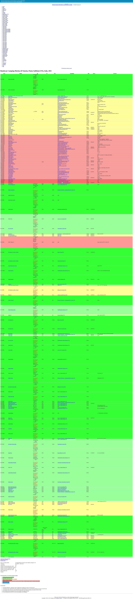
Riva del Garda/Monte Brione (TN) (63, 171)
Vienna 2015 (4, 53)
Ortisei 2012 (4, 28)
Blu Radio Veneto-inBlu (12, 386)
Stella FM (10, 105)
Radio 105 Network (11, 120)
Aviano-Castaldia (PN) (61, 95)
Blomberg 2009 (5, 49)
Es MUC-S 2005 (5, 22)
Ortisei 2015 (4, 26)
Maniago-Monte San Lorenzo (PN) (63, 160)
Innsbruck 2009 (5, 50)
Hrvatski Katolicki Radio (12, 235)
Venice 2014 (4, 38)
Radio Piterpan (10, 108)
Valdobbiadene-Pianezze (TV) (62, 265)
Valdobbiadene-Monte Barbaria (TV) (64, 183)
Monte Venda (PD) (61, 252)
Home (3, 6)
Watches (3, 8)
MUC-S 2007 (4, 17)
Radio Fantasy (10, 501)
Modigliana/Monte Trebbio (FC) (63, 120)
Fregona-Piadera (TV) (61, 315)
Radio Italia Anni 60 (11, 171)
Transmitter (72, 73)
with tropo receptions (4, 559)
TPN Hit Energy (11, 109)
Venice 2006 (4, 45)
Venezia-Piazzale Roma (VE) (62, 133)
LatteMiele (10, 107)
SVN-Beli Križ (60, 127)
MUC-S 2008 (4, 16)
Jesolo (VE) (59, 106)
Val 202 (9, 127)
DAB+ (3, 58)
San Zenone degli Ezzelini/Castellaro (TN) (65, 137)
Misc (3, 66)
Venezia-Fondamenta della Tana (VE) (64, 180)
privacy (60, 598)
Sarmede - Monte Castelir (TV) (63, 96)
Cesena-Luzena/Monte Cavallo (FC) (64, 121)
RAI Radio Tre (10, 129)
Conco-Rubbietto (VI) (61, 89)
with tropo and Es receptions (5, 558)
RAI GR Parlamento (11, 163)
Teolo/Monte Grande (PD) (62, 119)
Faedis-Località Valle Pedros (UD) (63, 103)
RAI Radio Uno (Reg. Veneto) (13, 252)
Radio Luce (10, 137)
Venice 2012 (4, 40)
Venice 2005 (4, 46)
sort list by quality (14, 575)
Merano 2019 (4, 56)
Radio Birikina (10, 102)
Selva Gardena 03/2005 (6, 30)
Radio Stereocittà (11, 396)
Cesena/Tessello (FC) (61, 138)
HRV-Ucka (59, 177)
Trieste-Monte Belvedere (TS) (62, 129)
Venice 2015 (4, 37)
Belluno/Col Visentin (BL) (62, 328)
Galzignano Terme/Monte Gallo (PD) (64, 509)
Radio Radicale (10, 100)
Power (94, 73)
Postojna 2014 (4, 52)
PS (37, 73)
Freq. (4, 73)
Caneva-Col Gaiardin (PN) (62, 124)
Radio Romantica (11, 170)
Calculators (4, 62)
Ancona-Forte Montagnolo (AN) (63, 142)
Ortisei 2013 (4, 27)
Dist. (88, 73)
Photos (3, 57)
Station (20, 73)
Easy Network (10, 173)
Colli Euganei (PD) (61, 108)
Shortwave (4, 10)
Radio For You (10, 536)
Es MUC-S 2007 (5, 18)
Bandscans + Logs (5, 14)
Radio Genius (10, 161)
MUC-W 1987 (4, 25)
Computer (4, 63)
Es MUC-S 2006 (5, 20)
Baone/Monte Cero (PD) (62, 179)
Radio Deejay (10, 104)
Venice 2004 (4, 47)
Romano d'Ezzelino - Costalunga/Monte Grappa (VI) (66, 118)
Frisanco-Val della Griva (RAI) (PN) (64, 168)
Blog (3, 7)
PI (46, 73)
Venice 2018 (4, 34)
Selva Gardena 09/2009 (6, 29)
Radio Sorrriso (10, 165)
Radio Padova (10, 183)
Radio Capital (10, 112)
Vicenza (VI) (60, 123)
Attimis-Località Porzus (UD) (62, 107)
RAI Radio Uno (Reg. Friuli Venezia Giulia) (15, 95)
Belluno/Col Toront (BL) (62, 114)
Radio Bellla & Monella (12, 103)
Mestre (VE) (60, 116)
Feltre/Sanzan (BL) (61, 100)
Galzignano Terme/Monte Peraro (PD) (64, 462)
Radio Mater (10, 96)
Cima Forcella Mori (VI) (62, 260)
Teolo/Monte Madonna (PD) (62, 209)
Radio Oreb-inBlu (11, 79)
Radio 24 (9, 284)
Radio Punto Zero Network (12, 111)
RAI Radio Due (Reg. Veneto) (13, 168)
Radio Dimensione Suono (12, 106)
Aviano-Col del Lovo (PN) (62, 537)
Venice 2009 (4, 43)
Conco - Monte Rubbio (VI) (62, 79)
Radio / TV (4, 9)
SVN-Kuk (59, 122)
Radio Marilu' (10, 181)
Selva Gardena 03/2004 (6, 31)
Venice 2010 (4, 42)
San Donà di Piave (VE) (62, 104)
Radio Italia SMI (11, 123)
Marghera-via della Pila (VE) (62, 178)
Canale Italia (10, 119)
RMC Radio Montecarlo (12, 402)
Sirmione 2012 (4, 51)
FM (3, 11)
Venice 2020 (4, 32)
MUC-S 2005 (4, 21)
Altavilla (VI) (60, 534)
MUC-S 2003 (4, 24)
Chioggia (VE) (60, 115)
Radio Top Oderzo (11, 496)
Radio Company (11, 156)
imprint (57, 598)
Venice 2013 (4, 39)
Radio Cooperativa (11, 189)
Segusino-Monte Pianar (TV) (62, 428)
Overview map (2, 560)
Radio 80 (9, 532)
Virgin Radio (10, 174)
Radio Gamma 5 (11, 300)
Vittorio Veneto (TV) (61, 98)
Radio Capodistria (11, 99)
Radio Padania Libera (11, 309)
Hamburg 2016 (4, 55)
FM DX (3, 12)
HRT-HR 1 (10, 177)
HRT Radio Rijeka (11, 234)
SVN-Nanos (60, 99)
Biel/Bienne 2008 (5, 48)
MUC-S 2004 (4, 23)
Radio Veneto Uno (11, 195)
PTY (55, 73)
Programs (4, 64)
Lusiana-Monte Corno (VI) (62, 105)
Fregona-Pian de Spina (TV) (62, 97)
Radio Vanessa (10, 180)
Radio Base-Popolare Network (13, 285)
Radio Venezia (10, 110)
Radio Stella (10, 132)
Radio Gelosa (10, 117)
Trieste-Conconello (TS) (62, 170)
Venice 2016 (4, 36)
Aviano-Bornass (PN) (61, 173)
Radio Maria (10, 114)
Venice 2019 (4, 33)
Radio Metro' (10, 118)
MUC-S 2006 (4, 19)
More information (19, 1)
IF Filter (3, 13)
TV (3, 61)
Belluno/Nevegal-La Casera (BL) (63, 158)
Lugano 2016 (4, 54)
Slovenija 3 (10, 233)
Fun (3, 65)
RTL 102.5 (10, 98)
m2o (9, 135)
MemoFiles (4, 60)
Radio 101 (10, 115)
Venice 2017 (4, 35)
